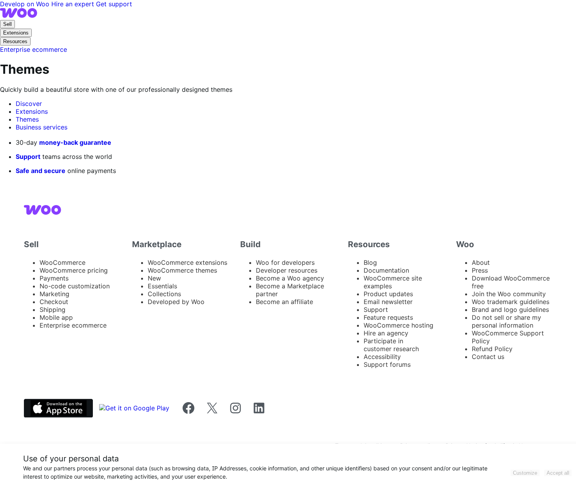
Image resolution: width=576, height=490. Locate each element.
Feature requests (388, 317)
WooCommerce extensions (187, 262)
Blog (370, 262)
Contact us (488, 357)
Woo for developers (285, 262)
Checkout (54, 302)
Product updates (388, 294)
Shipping (52, 309)
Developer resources (286, 270)
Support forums (387, 364)
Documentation (386, 270)
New (154, 278)
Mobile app (56, 317)
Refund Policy (492, 349)
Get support (114, 4)
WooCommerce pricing (74, 270)
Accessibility (382, 357)
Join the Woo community (509, 294)
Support (28, 156)
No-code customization (75, 286)
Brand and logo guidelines (510, 309)
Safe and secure (40, 171)
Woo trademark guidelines (510, 302)
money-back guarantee (75, 142)
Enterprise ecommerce (73, 325)
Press (480, 270)
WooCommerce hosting (398, 325)
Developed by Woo (176, 302)
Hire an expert (73, 4)
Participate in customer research (391, 345)
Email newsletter (388, 302)
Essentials (162, 286)
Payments (54, 278)
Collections (164, 294)
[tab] (29, 103)
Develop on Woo (25, 4)
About (481, 262)
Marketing (54, 294)
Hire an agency (386, 333)
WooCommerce (62, 262)
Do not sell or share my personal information (506, 321)
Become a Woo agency (290, 278)
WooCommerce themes (182, 270)
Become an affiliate (284, 302)
